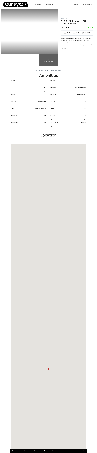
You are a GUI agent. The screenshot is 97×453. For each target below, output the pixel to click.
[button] (48, 369)
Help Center (49, 4)
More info (68, 450)
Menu (76, 4)
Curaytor (37, 4)
